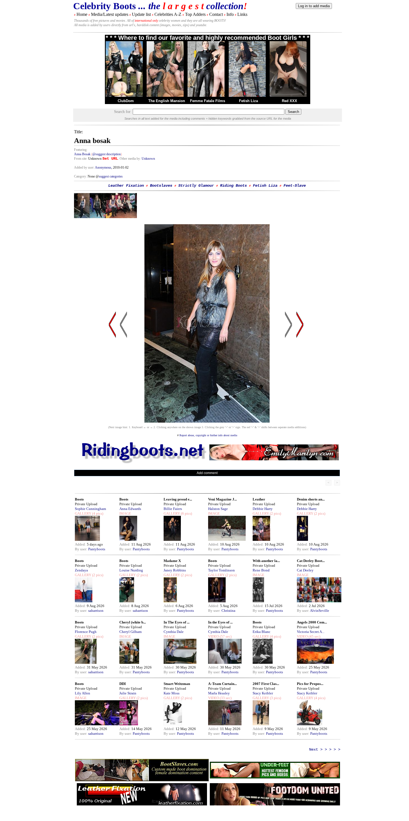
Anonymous (103, 167)
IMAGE (125, 513)
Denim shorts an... (311, 499)
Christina (228, 610)
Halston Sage (218, 509)
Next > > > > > (324, 749)
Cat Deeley (305, 570)
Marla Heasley (219, 693)
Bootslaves (161, 185)
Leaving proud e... (178, 499)
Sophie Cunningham (90, 509)
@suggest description (106, 154)
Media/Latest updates (109, 14)
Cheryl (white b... (132, 622)
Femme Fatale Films (207, 101)
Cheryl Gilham (130, 632)
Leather (259, 499)
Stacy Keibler (263, 693)
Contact (216, 14)
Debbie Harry (263, 509)
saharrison (96, 610)
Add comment (207, 473)
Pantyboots (96, 549)
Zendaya (81, 570)
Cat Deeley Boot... (311, 561)
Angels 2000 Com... (312, 622)
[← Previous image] (123, 377)
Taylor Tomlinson (221, 570)
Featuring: (80, 150)
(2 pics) (275, 513)
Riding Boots (233, 185)
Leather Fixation (126, 185)
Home (82, 14)
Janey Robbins (175, 570)
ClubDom (126, 101)
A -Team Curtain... (222, 684)
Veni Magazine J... (222, 499)
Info (230, 14)
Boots (79, 499)
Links (242, 14)
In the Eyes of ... (220, 622)
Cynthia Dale (174, 632)
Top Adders (195, 14)
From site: (80, 159)
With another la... (266, 561)
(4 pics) (97, 513)
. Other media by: (130, 159)
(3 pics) (275, 698)
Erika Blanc (261, 632)
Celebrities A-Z (167, 14)
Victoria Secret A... (310, 632)
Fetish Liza (248, 101)
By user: (81, 549)
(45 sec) (314, 636)
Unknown (148, 159)
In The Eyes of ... (176, 622)
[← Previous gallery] (112, 377)
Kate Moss (171, 693)
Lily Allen (82, 693)
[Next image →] (207, 421)
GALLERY (83, 513)
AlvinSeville (319, 610)
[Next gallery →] (300, 377)
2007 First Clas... (266, 684)
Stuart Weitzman (177, 684)
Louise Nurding (131, 570)
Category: (81, 176)
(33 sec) (225, 698)
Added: (81, 544)
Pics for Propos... (310, 684)
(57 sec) (225, 636)
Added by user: (84, 167)
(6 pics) (186, 513)
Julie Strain (127, 693)
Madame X (172, 561)
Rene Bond (261, 570)
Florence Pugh (86, 632)
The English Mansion (166, 101)
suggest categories (111, 176)
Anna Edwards (130, 509)
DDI (122, 684)
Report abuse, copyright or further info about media (208, 435)
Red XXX (289, 101)
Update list (141, 14)
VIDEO (213, 636)
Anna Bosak (82, 154)
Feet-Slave (295, 185)
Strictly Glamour (196, 185)
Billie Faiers (173, 509)
